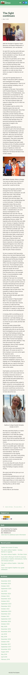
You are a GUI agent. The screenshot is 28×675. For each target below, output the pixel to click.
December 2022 (6, 606)
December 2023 (6, 598)
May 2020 (4, 626)
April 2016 (4, 657)
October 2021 (5, 616)
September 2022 (6, 611)
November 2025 (6, 583)
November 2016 (6, 649)
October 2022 (5, 609)
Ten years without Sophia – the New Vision (14, 554)
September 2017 (6, 646)
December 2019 (6, 629)
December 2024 (6, 593)
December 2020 (6, 621)
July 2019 (4, 634)
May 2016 (4, 654)
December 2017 (6, 644)
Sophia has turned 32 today (9, 547)
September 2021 (6, 619)
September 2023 (6, 603)
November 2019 (6, 631)
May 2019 (4, 636)
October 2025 (5, 586)
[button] (20, 2)
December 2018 (6, 639)
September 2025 (6, 588)
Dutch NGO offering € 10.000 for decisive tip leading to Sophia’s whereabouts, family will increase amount (14, 558)
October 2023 (5, 601)
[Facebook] (24, 3)
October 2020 (5, 624)
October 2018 (5, 641)
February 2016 (5, 659)
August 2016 (5, 652)
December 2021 (6, 614)
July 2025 (4, 591)
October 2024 (5, 596)
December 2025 (6, 581)
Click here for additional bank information (13, 534)
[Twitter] (26, 3)
